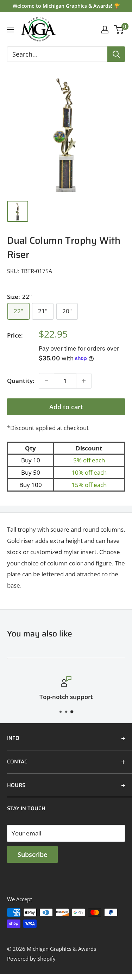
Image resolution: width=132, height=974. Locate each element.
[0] (119, 29)
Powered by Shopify (31, 958)
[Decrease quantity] (46, 380)
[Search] (116, 54)
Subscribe (32, 854)
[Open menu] (10, 29)
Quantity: (20, 381)
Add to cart (66, 407)
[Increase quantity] (83, 380)
